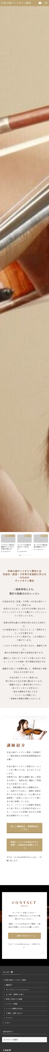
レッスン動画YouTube (14, 1008)
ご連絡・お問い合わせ (14, 1013)
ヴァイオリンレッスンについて (17, 989)
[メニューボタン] (46, 3)
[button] (18, 555)
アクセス (9, 1018)
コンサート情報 (11, 1004)
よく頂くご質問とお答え (15, 994)
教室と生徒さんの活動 (14, 999)
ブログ (7, 1023)
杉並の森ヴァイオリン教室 (16, 3)
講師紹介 (9, 985)
